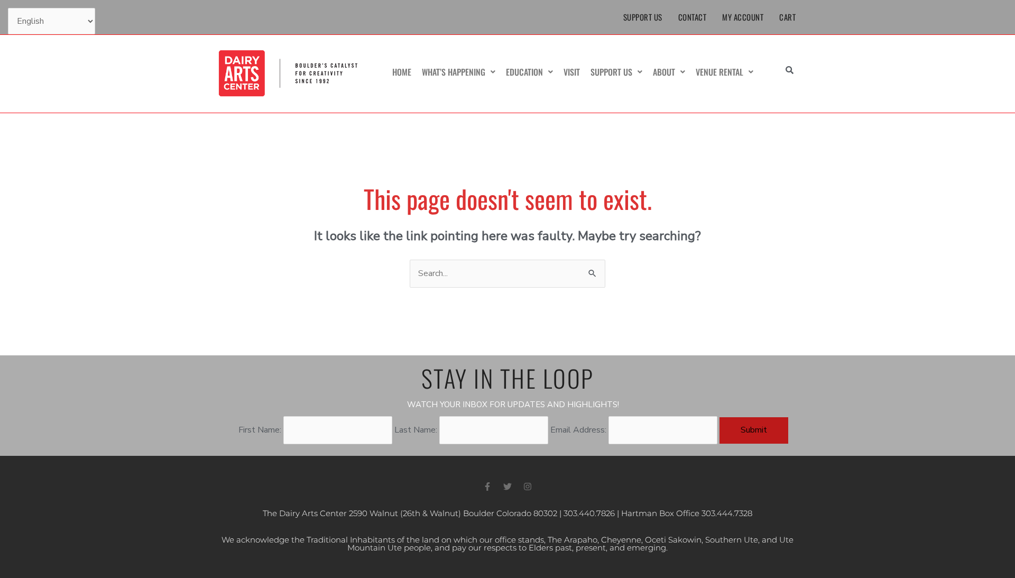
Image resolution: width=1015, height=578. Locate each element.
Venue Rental (719, 72)
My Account (742, 17)
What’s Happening (453, 72)
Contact (692, 17)
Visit (572, 72)
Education (524, 72)
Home (401, 72)
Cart (787, 17)
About (664, 72)
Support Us (642, 17)
